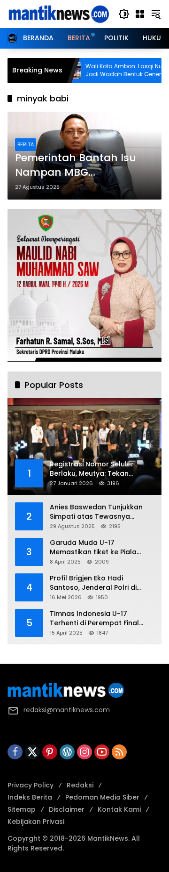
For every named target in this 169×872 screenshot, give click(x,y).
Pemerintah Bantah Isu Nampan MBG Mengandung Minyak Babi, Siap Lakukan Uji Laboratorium (75, 165)
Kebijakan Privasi (36, 821)
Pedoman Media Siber (102, 797)
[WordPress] (67, 751)
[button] (124, 14)
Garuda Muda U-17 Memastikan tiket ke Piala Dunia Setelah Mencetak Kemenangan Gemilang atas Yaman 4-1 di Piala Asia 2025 (99, 547)
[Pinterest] (49, 751)
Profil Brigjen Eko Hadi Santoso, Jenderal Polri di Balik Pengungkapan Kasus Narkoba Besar (96, 583)
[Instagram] (84, 751)
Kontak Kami (119, 809)
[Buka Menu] (140, 14)
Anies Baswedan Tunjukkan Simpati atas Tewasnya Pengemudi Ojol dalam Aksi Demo (96, 512)
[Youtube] (101, 751)
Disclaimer (66, 809)
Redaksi (80, 785)
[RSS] (119, 751)
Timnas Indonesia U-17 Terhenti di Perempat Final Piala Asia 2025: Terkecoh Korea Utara (94, 618)
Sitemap (22, 809)
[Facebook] (15, 751)
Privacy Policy (31, 785)
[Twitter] (32, 751)
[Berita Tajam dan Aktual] (58, 13)
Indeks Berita (30, 797)
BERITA (25, 144)
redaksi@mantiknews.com (66, 710)
